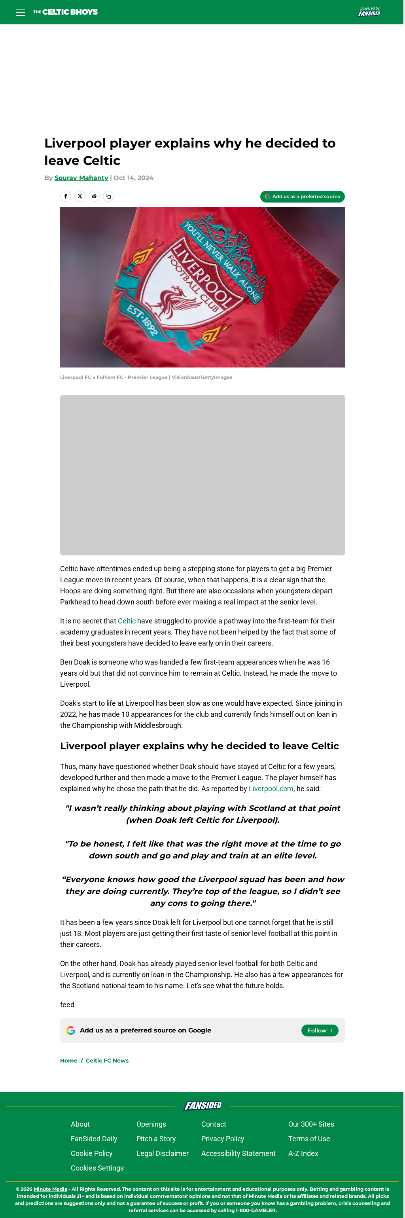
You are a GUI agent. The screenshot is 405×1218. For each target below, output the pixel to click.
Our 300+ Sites (311, 1124)
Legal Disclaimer (162, 1153)
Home (69, 1060)
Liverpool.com (271, 788)
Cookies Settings (97, 1168)
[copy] (108, 196)
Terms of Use (309, 1139)
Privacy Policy (222, 1139)
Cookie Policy (92, 1153)
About (80, 1124)
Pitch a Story (156, 1139)
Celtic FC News (107, 1060)
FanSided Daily (94, 1139)
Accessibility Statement (238, 1153)
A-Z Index (303, 1153)
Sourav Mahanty (81, 178)
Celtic (127, 621)
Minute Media (50, 1189)
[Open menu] (20, 12)
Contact (213, 1124)
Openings (151, 1124)
